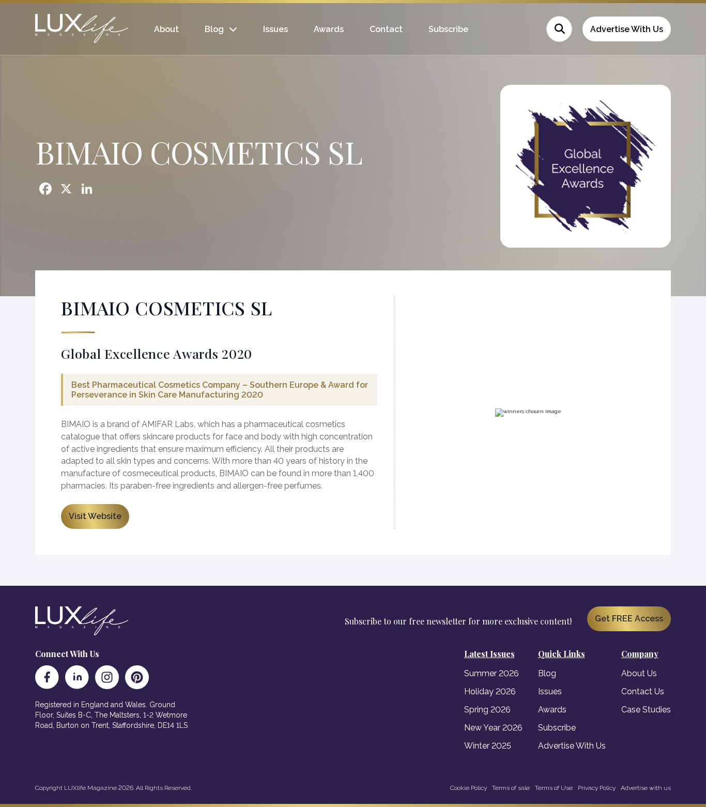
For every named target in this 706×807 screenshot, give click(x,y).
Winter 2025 (487, 746)
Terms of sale (511, 787)
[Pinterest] (137, 677)
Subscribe (448, 29)
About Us (639, 673)
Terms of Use (554, 787)
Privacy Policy (597, 787)
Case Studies (646, 709)
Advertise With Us (626, 29)
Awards (329, 29)
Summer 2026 (491, 673)
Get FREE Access (629, 618)
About (166, 29)
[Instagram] (107, 677)
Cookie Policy (468, 787)
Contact (386, 29)
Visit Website (95, 516)
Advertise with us (646, 787)
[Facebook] (47, 677)
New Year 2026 (493, 728)
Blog (214, 29)
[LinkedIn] (77, 677)
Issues (275, 29)
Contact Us (642, 691)
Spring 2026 (487, 709)
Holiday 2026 (490, 691)
